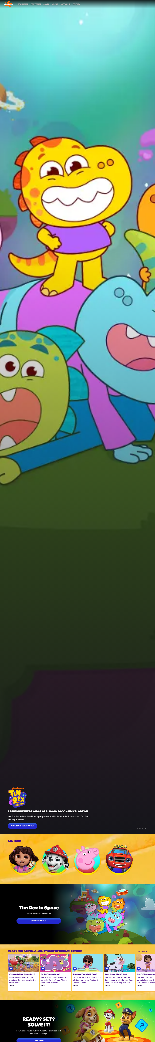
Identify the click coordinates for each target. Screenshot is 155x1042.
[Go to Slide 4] (145, 828)
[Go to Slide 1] (137, 828)
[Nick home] (8, 4)
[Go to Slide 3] (142, 828)
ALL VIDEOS (142, 951)
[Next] (151, 972)
